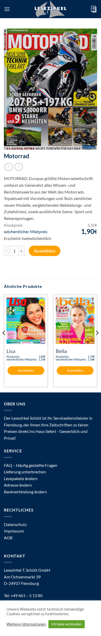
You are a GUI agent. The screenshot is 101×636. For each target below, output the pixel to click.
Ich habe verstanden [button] (67, 624)
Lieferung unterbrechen (25, 471)
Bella (61, 351)
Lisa (10, 351)
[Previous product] (19, 167)
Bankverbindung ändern (25, 491)
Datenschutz (15, 524)
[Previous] (4, 343)
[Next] (97, 343)
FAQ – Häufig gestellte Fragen (30, 465)
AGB (8, 537)
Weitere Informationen (26, 624)
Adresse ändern (18, 484)
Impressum (14, 530)
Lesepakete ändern (21, 478)
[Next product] (8, 167)
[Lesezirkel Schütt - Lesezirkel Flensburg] (50, 9)
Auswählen (44, 250)
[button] (7, 9)
